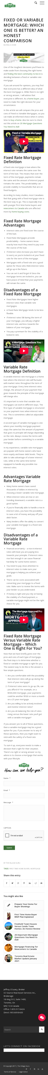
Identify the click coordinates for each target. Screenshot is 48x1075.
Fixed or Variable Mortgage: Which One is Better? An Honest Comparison (24, 30)
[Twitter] (26, 1069)
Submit (9, 848)
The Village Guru (13, 863)
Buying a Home (10, 45)
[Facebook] (30, 1069)
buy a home (16, 120)
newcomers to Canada (14, 208)
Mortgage (35, 868)
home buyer (33, 98)
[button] (42, 1017)
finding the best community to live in (24, 73)
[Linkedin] (38, 1069)
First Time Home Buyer (19, 868)
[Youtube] (42, 1069)
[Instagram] (34, 1069)
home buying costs (20, 211)
